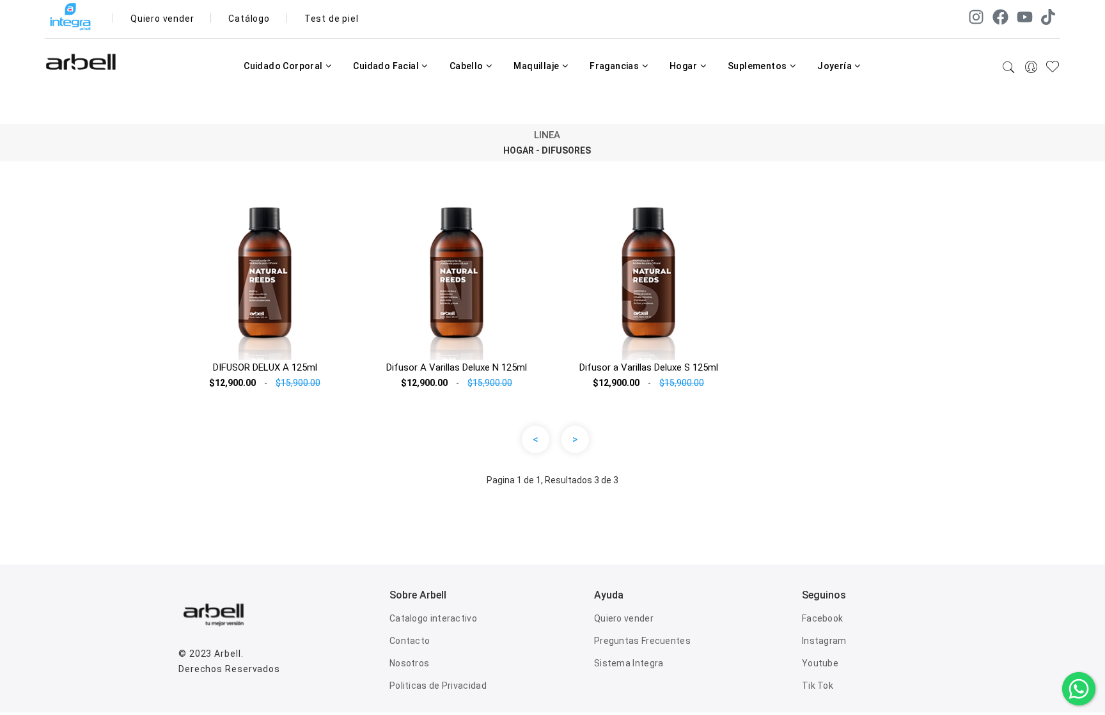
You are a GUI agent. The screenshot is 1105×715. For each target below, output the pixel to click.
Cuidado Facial (387, 66)
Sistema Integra (629, 663)
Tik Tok (817, 685)
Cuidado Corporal (284, 66)
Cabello (467, 66)
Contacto (409, 641)
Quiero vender (162, 18)
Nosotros (409, 663)
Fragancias (615, 66)
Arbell (227, 653)
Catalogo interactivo (433, 618)
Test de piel (331, 18)
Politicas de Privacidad (438, 685)
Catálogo (248, 18)
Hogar (684, 66)
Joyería (835, 66)
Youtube (820, 663)
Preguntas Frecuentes (642, 641)
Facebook (822, 618)
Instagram (824, 641)
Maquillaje (537, 66)
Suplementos (758, 66)
